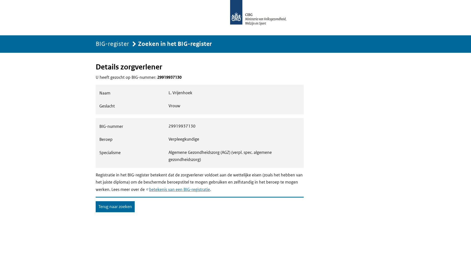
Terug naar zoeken (115, 206)
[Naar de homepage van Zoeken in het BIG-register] (263, 17)
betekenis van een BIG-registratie (179, 189)
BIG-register (112, 43)
